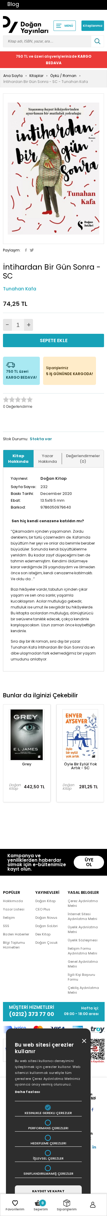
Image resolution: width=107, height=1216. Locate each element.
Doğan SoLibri (46, 926)
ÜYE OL (89, 862)
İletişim (9, 917)
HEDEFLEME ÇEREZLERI (48, 1143)
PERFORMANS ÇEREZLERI (48, 1128)
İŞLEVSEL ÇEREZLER (48, 1158)
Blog (13, 4)
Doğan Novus (46, 917)
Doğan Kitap (53, 478)
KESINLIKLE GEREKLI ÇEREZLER (48, 1113)
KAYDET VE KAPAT (48, 1191)
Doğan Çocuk (46, 942)
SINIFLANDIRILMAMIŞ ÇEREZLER (48, 1173)
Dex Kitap (43, 934)
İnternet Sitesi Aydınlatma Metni (82, 916)
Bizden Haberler (16, 934)
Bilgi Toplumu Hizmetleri (14, 945)
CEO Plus (42, 909)
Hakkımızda (13, 901)
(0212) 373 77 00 (31, 1014)
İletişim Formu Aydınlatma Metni (82, 951)
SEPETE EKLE (53, 340)
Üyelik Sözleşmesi (82, 940)
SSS (6, 926)
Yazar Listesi (13, 909)
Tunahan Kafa (19, 289)
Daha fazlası (27, 1091)
